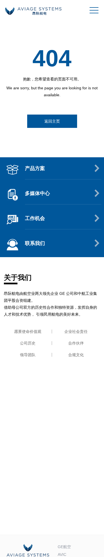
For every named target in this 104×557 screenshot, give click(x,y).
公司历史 (27, 343)
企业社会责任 (76, 331)
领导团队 (27, 355)
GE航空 (64, 547)
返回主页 (52, 121)
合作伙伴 (76, 343)
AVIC (62, 554)
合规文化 (76, 355)
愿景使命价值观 (27, 331)
